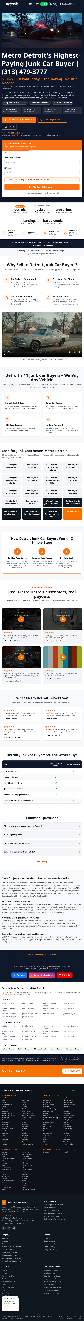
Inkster (24, 1120)
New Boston (25, 1124)
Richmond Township (8, 1181)
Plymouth (25, 1126)
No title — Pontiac (49, 1037)
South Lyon (46, 1135)
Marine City (5, 1172)
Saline (3, 1135)
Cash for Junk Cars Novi (32, 502)
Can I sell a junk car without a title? (42, 852)
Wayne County (8, 1049)
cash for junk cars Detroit (39, 95)
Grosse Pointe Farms (8, 1113)
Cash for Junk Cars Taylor (73, 492)
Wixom (45, 1144)
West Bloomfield (48, 1142)
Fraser (4, 1165)
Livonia (24, 1122)
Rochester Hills (47, 1133)
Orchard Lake (47, 1126)
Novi (44, 1124)
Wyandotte (25, 1142)
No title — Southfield (9, 1037)
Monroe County (56, 1049)
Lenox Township (6, 1170)
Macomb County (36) (9, 1149)
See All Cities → (72, 511)
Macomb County (40, 1049)
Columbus (5, 1161)
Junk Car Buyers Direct (10, 1255)
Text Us (11, 127)
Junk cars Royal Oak (29, 1014)
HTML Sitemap (61, 1317)
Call (45, 4)
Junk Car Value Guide (9, 1252)
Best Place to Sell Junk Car (11, 1247)
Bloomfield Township (49, 1104)
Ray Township (6, 1178)
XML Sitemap (69, 1317)
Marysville (25, 1172)
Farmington (66, 1109)
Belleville (4, 1100)
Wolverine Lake (68, 1144)
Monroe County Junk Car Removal (32, 512)
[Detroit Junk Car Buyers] (12, 4)
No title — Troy (68, 1031)
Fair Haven (25, 1163)
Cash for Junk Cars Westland (11, 502)
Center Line (25, 1156)
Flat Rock (24, 1107)
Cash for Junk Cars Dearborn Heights (11, 480)
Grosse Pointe (26, 1111)
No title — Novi (27, 1040)
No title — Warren (29, 1026)
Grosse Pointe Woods (28, 1115)
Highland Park (6, 1120)
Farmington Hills (48, 1111)
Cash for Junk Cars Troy (73, 479)
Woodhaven (5, 1142)
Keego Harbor (67, 1118)
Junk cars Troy (68, 1008)
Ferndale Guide (49, 1284)
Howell (65, 1152)
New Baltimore (6, 1176)
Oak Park (66, 1124)
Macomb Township (27, 1170)
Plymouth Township (7, 1129)
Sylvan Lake (46, 1137)
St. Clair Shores (26, 1185)
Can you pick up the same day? (42, 843)
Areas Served (6, 1241)
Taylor (3, 1137)
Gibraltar (24, 1109)
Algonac (4, 1152)
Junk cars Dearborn (70, 1003)
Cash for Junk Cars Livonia (32, 479)
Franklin (45, 1113)
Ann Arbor (25, 1098)
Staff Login (79, 1317)
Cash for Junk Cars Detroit (11, 466)
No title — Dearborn (70, 1026)
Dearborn (25, 1102)
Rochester (66, 1131)
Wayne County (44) (9, 1095)
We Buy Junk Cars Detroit (53, 1210)
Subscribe (66, 975)
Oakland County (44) (51, 1095)
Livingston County (73, 1049)
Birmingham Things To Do (53, 1270)
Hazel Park (66, 1113)
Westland (25, 1140)
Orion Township (68, 1126)
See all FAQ (42, 861)
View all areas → (77, 1090)
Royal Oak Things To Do (52, 1282)
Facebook (21, 975)
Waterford (66, 1140)
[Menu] (80, 4)
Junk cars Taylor (69, 1014)
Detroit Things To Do (51, 1293)
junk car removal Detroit (61, 95)
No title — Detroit (8, 1026)
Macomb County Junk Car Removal (11, 512)
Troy (64, 1137)
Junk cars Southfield (9, 1014)
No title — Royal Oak (29, 1037)
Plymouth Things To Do (52, 1287)
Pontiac (45, 1131)
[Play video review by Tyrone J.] (62, 619)
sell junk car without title (30, 98)
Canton (4, 1102)
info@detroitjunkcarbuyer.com (13, 1218)
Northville (5, 1126)
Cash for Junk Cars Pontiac (52, 492)
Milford (65, 1122)
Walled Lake (47, 1140)
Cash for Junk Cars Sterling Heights (52, 467)
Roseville (4, 1183)
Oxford (45, 1129)
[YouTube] (14, 1228)
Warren (4, 1189)
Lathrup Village (68, 1120)
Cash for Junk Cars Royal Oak (31, 492)
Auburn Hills (47, 1098)
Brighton (46, 1152)
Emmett (4, 1163)
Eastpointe (25, 1161)
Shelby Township (27, 1183)
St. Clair (4, 1185)
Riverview (25, 1131)
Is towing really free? (42, 834)
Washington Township (28, 1189)
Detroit (24, 1104)
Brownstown (25, 1100)
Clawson (66, 1107)
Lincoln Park (5, 1122)
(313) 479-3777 (34, 4)
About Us (5, 1238)
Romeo (24, 1181)
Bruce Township (27, 1154)
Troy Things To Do (50, 1279)
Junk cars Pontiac (49, 1014)
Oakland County (24, 1049)
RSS (75, 1316)
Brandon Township (69, 1104)
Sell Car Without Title (51, 1216)
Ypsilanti (4, 1144)
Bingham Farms (68, 1100)
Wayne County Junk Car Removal (52, 502)
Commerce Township (49, 1109)
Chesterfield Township (8, 1159)
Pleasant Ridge (67, 1129)
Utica (23, 1187)
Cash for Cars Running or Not (54, 1219)
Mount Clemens (27, 1174)
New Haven (25, 1176)
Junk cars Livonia (28, 1008)
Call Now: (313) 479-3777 (53, 120)
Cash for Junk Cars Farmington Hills (52, 480)
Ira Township (6, 1167)
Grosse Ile (5, 1111)
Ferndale (66, 1111)
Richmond (25, 1178)
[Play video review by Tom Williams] (62, 657)
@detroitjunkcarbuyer (43, 975)
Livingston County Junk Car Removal (52, 514)
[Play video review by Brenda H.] (21, 619)
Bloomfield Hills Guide (52, 1276)
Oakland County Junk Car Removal (72, 502)
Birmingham (47, 1102)
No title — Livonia (28, 1031)
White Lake (66, 1142)
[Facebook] (4, 1228)
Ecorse (4, 1107)
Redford (24, 1129)
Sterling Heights (6, 1187)
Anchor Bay (25, 1152)
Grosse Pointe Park (27, 1113)
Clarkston (46, 1107)
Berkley (65, 1098)
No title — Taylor (69, 1037)
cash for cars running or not (55, 98)
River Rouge (5, 1131)
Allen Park (5, 1098)
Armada (4, 1154)
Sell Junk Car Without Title (11, 1261)
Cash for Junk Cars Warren (32, 466)
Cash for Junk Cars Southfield (11, 492)
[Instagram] (9, 1228)
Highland (46, 1115)
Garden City (5, 1109)
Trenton (24, 1137)
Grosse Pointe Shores (8, 1115)
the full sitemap (8, 995)
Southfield (66, 1135)
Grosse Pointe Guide (51, 1290)
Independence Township (50, 1118)
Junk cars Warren (28, 1003)
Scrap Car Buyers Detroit (53, 1213)
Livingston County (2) (51, 1149)
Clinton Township (27, 1159)
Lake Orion (46, 1120)
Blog (3, 1244)
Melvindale (5, 1124)
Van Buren (5, 1140)
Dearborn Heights (7, 1104)
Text (54, 4)
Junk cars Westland (9, 1017)
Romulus (24, 1133)
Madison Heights (48, 1122)
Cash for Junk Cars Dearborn (72, 466)
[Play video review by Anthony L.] (21, 657)
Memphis (4, 1174)
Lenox (23, 1167)
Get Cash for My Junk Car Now (20, 120)
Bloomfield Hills (68, 1102)
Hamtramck (5, 1118)
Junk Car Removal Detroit (53, 1208)
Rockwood (5, 1133)
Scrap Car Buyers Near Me (11, 1258)
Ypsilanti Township (27, 1144)
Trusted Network (8, 1250)
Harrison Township (27, 1165)
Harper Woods (26, 1118)
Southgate (25, 1135)
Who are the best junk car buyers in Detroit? (42, 826)
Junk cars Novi (27, 1017)
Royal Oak (66, 1133)
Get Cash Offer (67, 4)
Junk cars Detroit (8, 1003)
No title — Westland (9, 1040)
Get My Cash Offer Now (40, 187)
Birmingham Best (50, 1273)
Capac (4, 1156)
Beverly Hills (47, 1100)
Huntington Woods (69, 1115)
